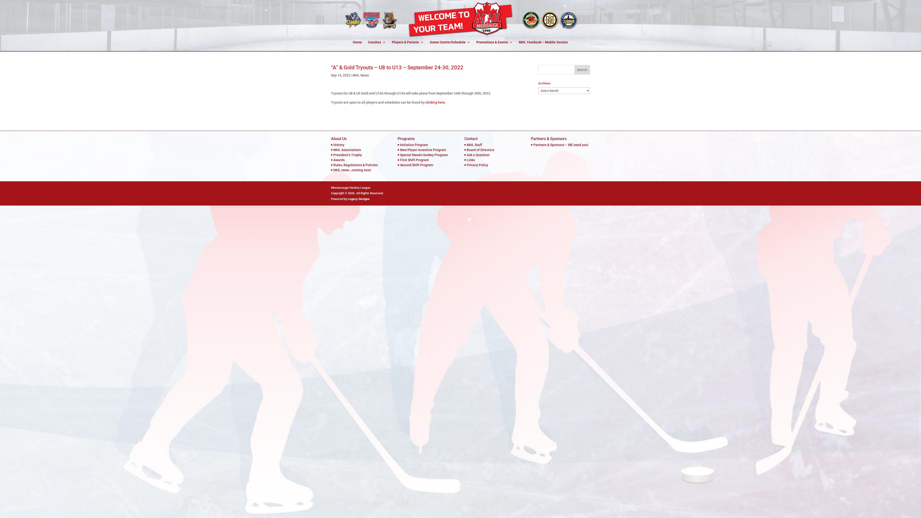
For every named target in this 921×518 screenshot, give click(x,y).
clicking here (435, 102)
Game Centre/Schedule (448, 42)
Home (357, 42)
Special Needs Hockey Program (424, 155)
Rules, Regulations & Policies (355, 165)
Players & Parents (405, 42)
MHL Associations (347, 150)
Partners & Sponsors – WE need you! (560, 145)
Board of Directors (480, 150)
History (338, 145)
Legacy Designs (359, 199)
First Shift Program (414, 160)
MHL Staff (474, 145)
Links (471, 160)
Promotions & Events (492, 42)
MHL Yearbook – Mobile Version (543, 42)
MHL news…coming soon (352, 170)
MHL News (361, 75)
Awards (339, 160)
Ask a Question (478, 155)
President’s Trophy (347, 155)
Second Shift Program (416, 165)
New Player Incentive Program (423, 150)
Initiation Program (414, 145)
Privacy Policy (477, 165)
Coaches (374, 42)
